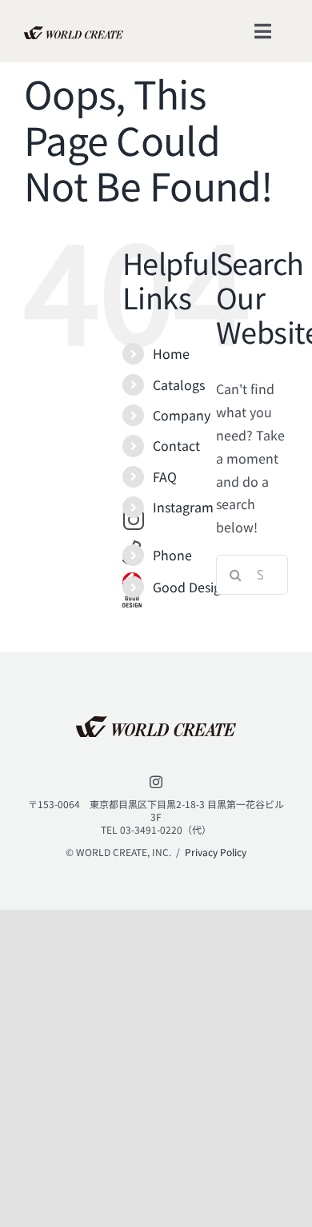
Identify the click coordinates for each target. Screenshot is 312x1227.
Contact (176, 445)
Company (181, 414)
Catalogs (179, 384)
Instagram (183, 506)
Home (171, 353)
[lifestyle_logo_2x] (73, 32)
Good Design (191, 586)
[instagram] (156, 781)
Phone (172, 554)
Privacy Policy (215, 852)
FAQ (165, 476)
